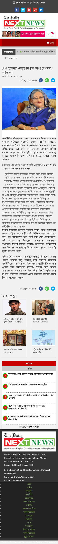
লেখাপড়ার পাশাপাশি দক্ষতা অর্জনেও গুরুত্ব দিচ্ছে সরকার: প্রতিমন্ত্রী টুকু (29, 417)
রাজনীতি (29, 494)
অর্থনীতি (29, 505)
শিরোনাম (29, 526)
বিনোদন (29, 519)
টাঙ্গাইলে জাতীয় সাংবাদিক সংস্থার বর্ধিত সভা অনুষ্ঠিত (27, 384)
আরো (29, 522)
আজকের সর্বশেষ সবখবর (29, 427)
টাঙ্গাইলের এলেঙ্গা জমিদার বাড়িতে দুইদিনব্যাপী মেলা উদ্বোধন (30, 374)
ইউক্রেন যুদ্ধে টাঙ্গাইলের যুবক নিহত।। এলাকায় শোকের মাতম (13, 322)
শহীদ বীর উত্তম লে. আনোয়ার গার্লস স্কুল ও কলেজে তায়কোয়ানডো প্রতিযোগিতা (27, 407)
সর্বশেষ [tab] (29, 363)
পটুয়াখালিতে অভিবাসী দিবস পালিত (42, 351)
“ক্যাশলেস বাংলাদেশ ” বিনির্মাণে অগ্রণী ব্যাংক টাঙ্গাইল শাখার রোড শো (30, 396)
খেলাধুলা (29, 515)
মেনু (51, 42)
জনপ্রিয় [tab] (29, 368)
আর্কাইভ (30, 536)
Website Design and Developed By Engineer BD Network (29, 542)
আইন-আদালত (29, 501)
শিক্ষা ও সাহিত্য (29, 529)
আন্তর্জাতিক (13, 58)
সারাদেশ (29, 491)
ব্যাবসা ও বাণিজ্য (29, 508)
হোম (29, 484)
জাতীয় (29, 487)
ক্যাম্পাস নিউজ (29, 512)
